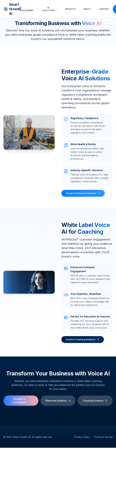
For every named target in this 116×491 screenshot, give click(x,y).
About (87, 9)
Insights (70, 9)
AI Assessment (27, 9)
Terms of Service (103, 437)
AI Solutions (48, 9)
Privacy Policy (82, 437)
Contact (104, 9)
